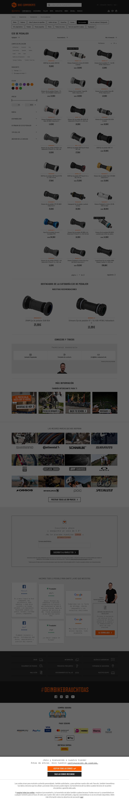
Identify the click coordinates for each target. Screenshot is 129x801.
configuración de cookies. (83, 763)
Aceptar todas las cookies (63, 768)
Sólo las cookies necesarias (64, 774)
